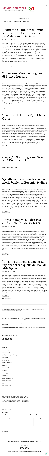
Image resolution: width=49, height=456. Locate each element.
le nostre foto (4, 372)
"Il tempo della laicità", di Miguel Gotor (24, 117)
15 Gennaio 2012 (5, 65)
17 (9, 422)
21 (34, 422)
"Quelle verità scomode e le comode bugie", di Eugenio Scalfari (24, 181)
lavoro (3, 370)
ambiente (3, 254)
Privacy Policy (25, 451)
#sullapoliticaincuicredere (7, 354)
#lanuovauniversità (5, 350)
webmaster (39, 451)
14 (34, 420)
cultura (3, 365)
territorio (3, 383)
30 (3, 427)
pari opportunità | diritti (10, 66)
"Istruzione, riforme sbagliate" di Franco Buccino (22, 75)
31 (9, 427)
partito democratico (6, 378)
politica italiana (8, 212)
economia (4, 367)
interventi (4, 368)
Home (10, 21)
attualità (3, 66)
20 (28, 422)
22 (40, 422)
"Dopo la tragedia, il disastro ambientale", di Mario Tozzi (21, 221)
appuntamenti (4, 172)
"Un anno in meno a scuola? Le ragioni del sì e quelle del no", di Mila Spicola (24, 265)
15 (40, 420)
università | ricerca (5, 385)
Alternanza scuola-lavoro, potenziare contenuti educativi (17, 396)
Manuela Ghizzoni (11, 39)
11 (15, 420)
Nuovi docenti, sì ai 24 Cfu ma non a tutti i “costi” (19, 397)
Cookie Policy (31, 451)
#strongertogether (5, 352)
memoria (4, 373)
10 (9, 420)
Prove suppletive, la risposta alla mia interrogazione (19, 400)
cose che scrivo (5, 363)
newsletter (4, 375)
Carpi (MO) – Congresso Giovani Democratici (22, 159)
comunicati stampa (6, 362)
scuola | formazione (5, 108)
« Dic (3, 431)
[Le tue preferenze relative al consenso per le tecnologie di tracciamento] (47, 454)
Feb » (6, 431)
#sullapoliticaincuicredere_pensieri (8, 355)
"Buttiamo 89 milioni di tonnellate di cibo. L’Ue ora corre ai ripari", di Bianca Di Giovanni (24, 33)
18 (15, 422)
